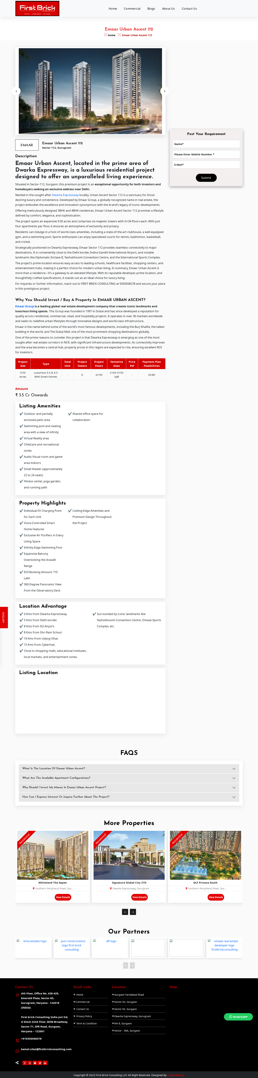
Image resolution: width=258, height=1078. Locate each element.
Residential (24, 839)
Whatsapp (240, 1017)
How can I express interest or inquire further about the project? (65, 797)
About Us (168, 9)
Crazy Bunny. (175, 1075)
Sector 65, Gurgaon (125, 1009)
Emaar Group (24, 306)
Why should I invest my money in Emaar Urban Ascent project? (64, 787)
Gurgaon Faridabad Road (129, 994)
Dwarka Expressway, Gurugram (132, 1016)
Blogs (151, 9)
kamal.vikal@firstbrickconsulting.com (46, 1049)
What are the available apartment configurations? (56, 778)
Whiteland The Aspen (52, 882)
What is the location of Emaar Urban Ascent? (53, 768)
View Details (63, 897)
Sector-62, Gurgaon (125, 1001)
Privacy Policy (84, 1016)
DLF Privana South (205, 882)
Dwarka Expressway (65, 195)
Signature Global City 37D (129, 882)
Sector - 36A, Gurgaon (127, 1030)
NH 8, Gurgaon (123, 1023)
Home (113, 9)
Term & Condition (86, 1023)
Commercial (132, 9)
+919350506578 (31, 1038)
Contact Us (189, 9)
